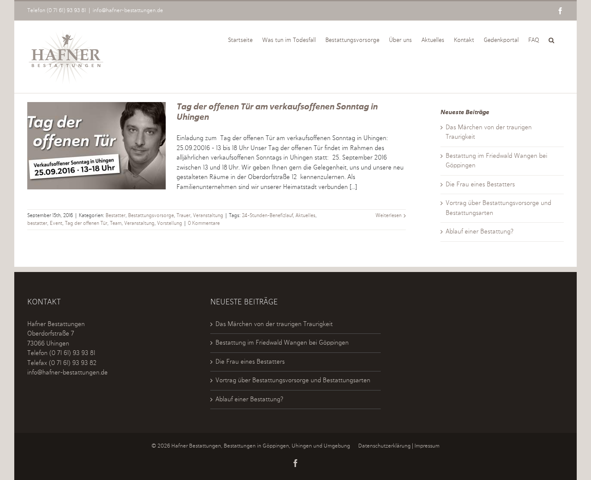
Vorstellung (169, 223)
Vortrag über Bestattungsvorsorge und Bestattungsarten (292, 380)
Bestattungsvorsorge (151, 215)
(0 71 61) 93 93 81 (72, 353)
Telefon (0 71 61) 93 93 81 (56, 10)
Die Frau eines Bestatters (480, 184)
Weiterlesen (388, 215)
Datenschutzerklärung (384, 446)
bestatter (37, 223)
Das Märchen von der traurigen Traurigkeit (274, 324)
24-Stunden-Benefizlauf (267, 215)
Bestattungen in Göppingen (256, 446)
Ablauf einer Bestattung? (480, 231)
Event (56, 223)
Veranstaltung (208, 215)
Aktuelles (305, 215)
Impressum (427, 446)
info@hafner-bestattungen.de (128, 10)
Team (116, 223)
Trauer (183, 215)
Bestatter (115, 215)
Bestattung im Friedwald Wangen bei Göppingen (282, 342)
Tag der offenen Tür (86, 223)
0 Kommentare (204, 223)
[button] (551, 39)
